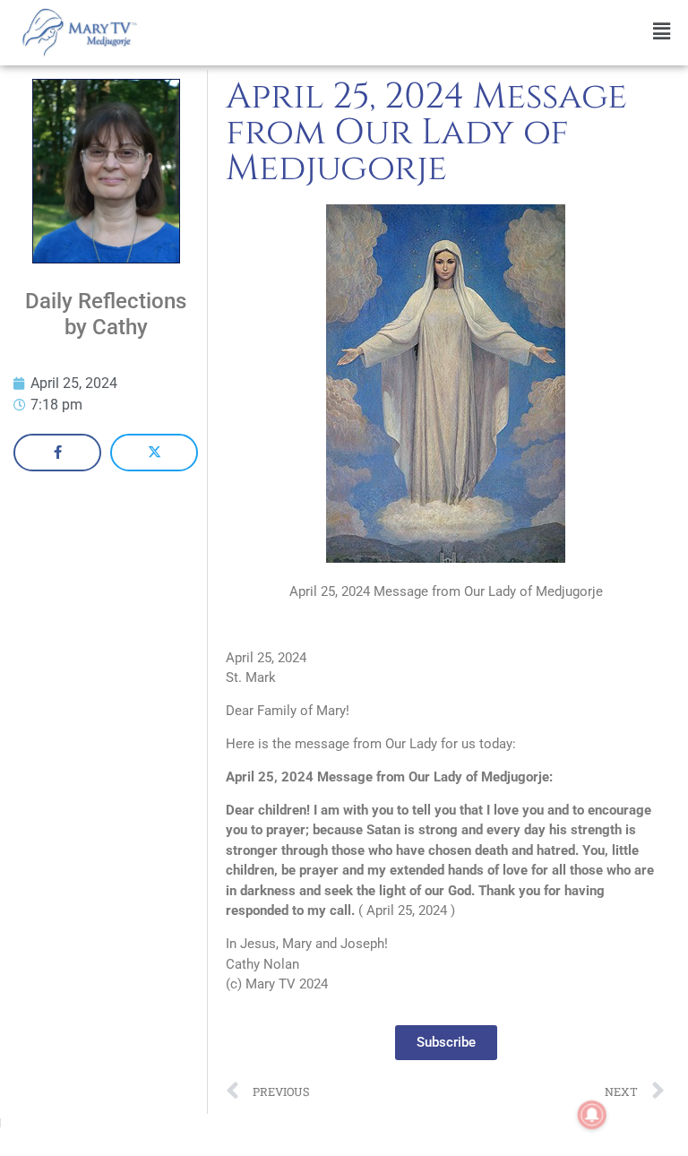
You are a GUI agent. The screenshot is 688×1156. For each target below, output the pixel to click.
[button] (416, 32)
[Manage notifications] (592, 1114)
